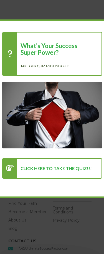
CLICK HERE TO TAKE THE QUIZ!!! (56, 168)
